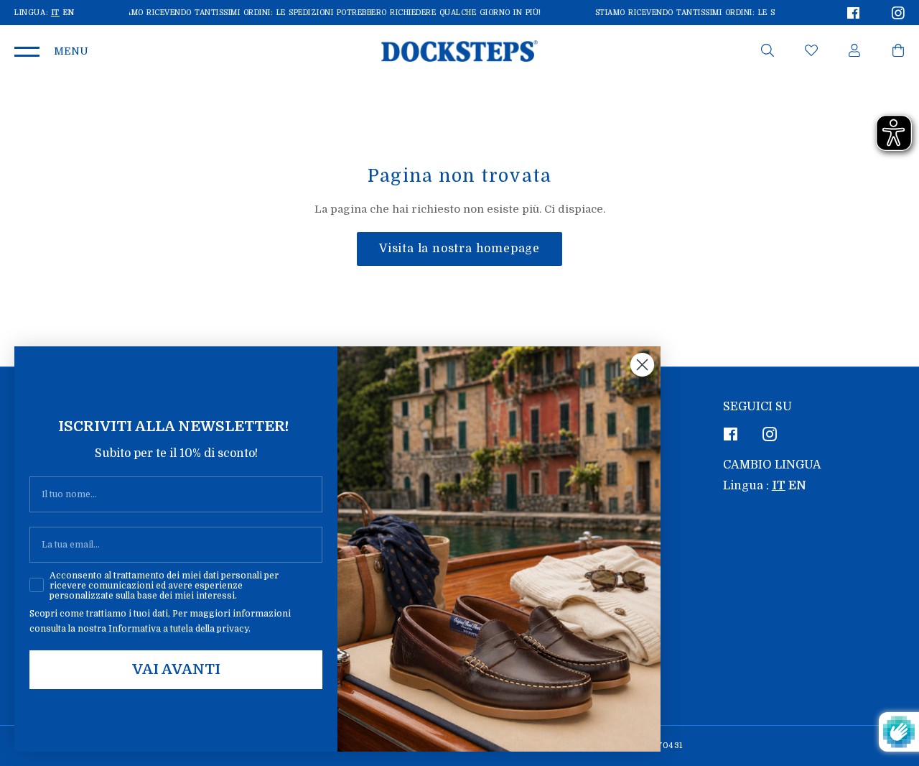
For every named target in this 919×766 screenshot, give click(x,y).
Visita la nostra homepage (459, 248)
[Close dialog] (642, 364)
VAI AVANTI (176, 669)
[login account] (854, 53)
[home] (460, 51)
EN (68, 13)
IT (55, 13)
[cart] (898, 53)
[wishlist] (811, 53)
